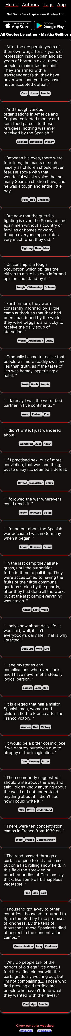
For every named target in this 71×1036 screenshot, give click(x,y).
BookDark (26, 1030)
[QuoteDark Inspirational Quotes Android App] (50, 25)
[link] (11, 4)
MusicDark (44, 1030)
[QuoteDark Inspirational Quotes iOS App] (17, 25)
